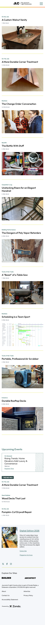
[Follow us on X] (3, 564)
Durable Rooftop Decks (14, 400)
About (4, 591)
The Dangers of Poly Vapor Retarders (21, 232)
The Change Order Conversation (19, 103)
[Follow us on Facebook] (7, 564)
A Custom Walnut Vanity (14, 19)
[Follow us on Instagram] (11, 564)
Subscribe (23, 551)
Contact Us (6, 595)
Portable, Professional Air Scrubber (20, 358)
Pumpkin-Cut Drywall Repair (17, 512)
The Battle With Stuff (13, 145)
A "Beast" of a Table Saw (15, 274)
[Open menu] (41, 4)
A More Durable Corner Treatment (20, 61)
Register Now (9, 468)
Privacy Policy (28, 595)
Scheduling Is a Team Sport (16, 316)
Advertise (27, 591)
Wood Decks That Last (13, 498)
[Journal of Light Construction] (22, 3)
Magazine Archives (26, 555)
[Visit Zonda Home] (11, 606)
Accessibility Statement (10, 600)
